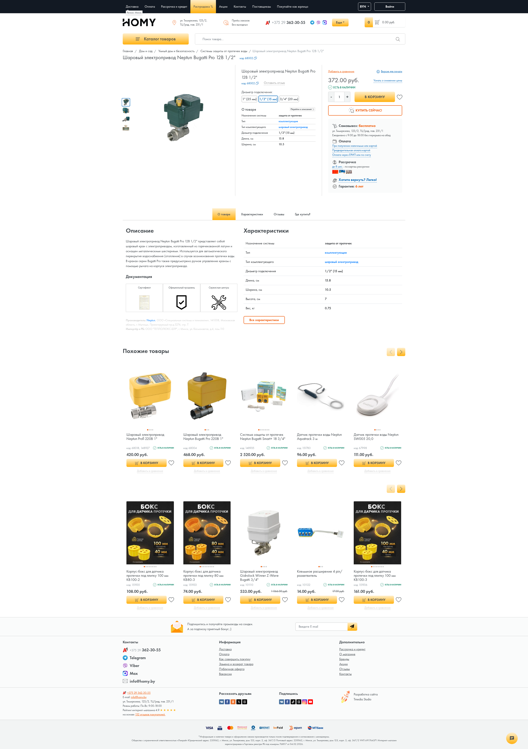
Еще (339, 22)
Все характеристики (264, 320)
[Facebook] (287, 701)
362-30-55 (288, 22)
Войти (389, 6)
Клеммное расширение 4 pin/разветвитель (319, 573)
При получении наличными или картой (354, 146)
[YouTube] (310, 701)
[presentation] (391, 352)
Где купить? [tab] (302, 214)
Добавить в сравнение (341, 71)
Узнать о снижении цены (388, 80)
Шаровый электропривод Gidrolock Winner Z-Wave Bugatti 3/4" (259, 575)
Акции (343, 664)
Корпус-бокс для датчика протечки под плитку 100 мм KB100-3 (375, 575)
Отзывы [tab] (279, 214)
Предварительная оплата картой (351, 150)
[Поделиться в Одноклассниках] (233, 701)
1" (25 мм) (249, 99)
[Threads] (298, 701)
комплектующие (288, 121)
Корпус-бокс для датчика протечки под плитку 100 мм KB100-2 (147, 575)
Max (134, 673)
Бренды (344, 659)
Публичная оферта (231, 669)
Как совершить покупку (234, 659)
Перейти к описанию (301, 109)
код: (246, 58)
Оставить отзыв (274, 83)
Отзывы (344, 669)
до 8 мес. (337, 166)
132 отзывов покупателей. (150, 714)
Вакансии (225, 674)
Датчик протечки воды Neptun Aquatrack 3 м (319, 436)
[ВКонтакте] (281, 701)
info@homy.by (142, 681)
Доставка (225, 649)
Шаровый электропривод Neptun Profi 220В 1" (145, 436)
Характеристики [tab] (252, 214)
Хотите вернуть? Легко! (358, 179)
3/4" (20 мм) (289, 99)
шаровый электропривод (293, 127)
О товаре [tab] (224, 214)
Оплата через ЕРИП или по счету (351, 155)
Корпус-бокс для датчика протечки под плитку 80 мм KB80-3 (203, 575)
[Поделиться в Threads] (244, 701)
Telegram (138, 657)
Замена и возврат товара (236, 664)
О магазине (347, 654)
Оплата (224, 654)
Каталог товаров (159, 39)
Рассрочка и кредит (352, 649)
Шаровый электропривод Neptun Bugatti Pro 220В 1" (203, 436)
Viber (134, 665)
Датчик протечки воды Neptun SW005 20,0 (376, 436)
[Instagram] (304, 701)
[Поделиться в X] (238, 701)
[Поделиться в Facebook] (227, 701)
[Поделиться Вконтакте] (221, 701)
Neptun (151, 320)
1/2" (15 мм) (268, 99)
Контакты (345, 674)
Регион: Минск (134, 12)
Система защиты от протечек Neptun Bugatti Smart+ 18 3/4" (262, 436)
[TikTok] (293, 701)
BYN (363, 6)
